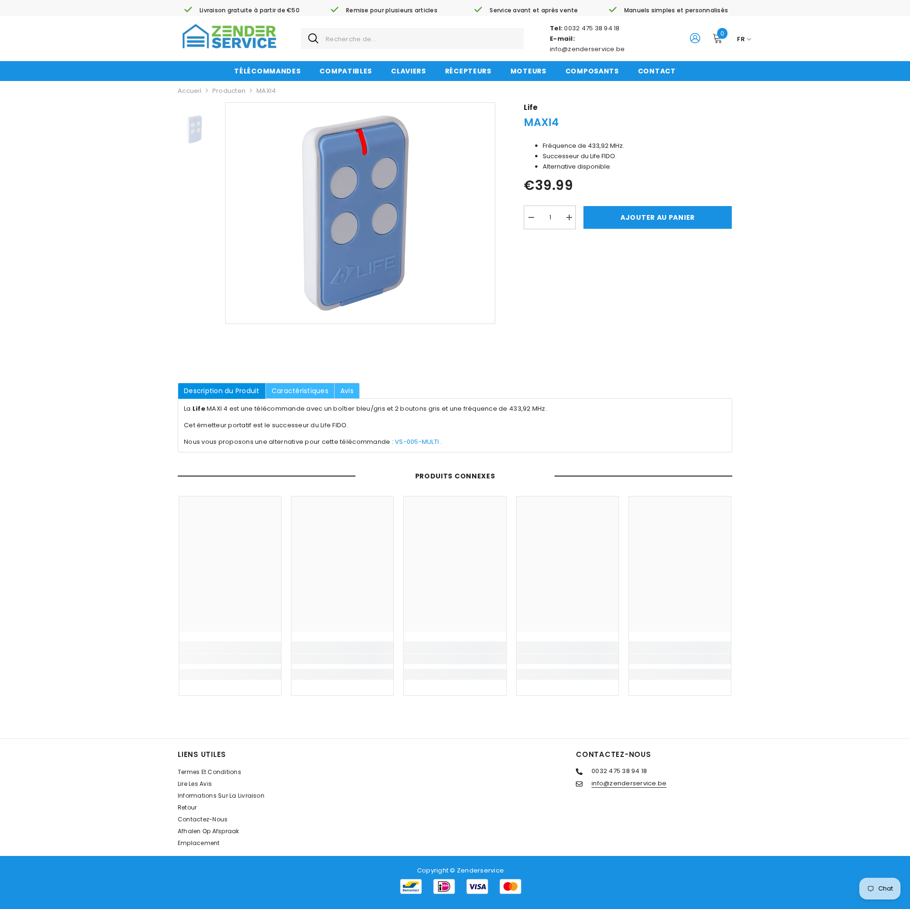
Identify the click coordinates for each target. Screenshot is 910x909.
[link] (242, 10)
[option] (360, 213)
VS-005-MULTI (417, 441)
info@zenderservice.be (587, 49)
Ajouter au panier (657, 217)
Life (530, 107)
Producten (229, 90)
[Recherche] (412, 38)
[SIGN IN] (695, 37)
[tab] (222, 391)
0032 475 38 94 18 (591, 28)
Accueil (189, 90)
